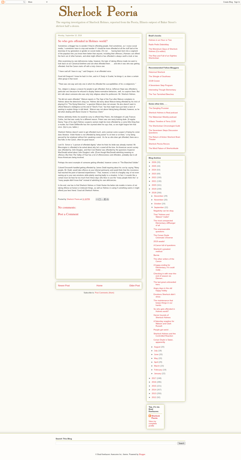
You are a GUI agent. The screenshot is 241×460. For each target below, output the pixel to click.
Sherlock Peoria (155, 417)
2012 (154, 397)
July (156, 350)
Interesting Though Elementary (162, 90)
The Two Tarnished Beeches (161, 94)
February (158, 370)
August (157, 347)
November (159, 200)
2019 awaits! (159, 241)
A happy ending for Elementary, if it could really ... (164, 267)
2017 (154, 378)
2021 (154, 181)
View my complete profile (153, 423)
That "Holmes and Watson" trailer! (161, 215)
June (156, 354)
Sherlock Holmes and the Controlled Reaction (165, 334)
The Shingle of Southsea (159, 76)
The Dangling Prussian (159, 108)
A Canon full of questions (164, 245)
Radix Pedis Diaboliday (159, 44)
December (159, 196)
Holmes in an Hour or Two (160, 40)
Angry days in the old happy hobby (163, 289)
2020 (154, 185)
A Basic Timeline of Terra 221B (162, 121)
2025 (154, 166)
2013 (154, 393)
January (158, 373)
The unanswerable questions (162, 230)
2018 (154, 192)
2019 (154, 189)
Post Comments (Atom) (104, 293)
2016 (154, 382)
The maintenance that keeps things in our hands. (163, 302)
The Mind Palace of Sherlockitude (163, 148)
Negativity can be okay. (164, 211)
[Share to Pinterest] (107, 199)
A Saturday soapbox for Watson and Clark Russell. (164, 323)
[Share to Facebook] (105, 199)
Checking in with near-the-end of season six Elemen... (165, 275)
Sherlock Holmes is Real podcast (163, 112)
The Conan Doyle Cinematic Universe (163, 236)
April (156, 362)
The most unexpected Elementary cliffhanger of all (164, 222)
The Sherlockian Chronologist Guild (164, 126)
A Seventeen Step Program (161, 85)
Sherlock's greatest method (162, 250)
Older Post (134, 285)
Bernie (156, 255)
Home (100, 285)
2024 (154, 170)
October (158, 203)
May (156, 358)
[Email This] (97, 199)
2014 (154, 390)
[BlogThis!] (99, 199)
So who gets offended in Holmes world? (164, 310)
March (157, 366)
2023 (154, 174)
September (159, 207)
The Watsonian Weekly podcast (162, 117)
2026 (154, 162)
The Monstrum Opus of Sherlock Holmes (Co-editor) (163, 50)
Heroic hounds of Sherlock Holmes (162, 316)
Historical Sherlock (157, 72)
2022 (154, 177)
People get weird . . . (163, 330)
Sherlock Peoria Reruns (159, 144)
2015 (154, 386)
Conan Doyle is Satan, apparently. (163, 341)
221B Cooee (154, 81)
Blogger (142, 454)
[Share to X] (102, 199)
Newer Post (64, 285)
